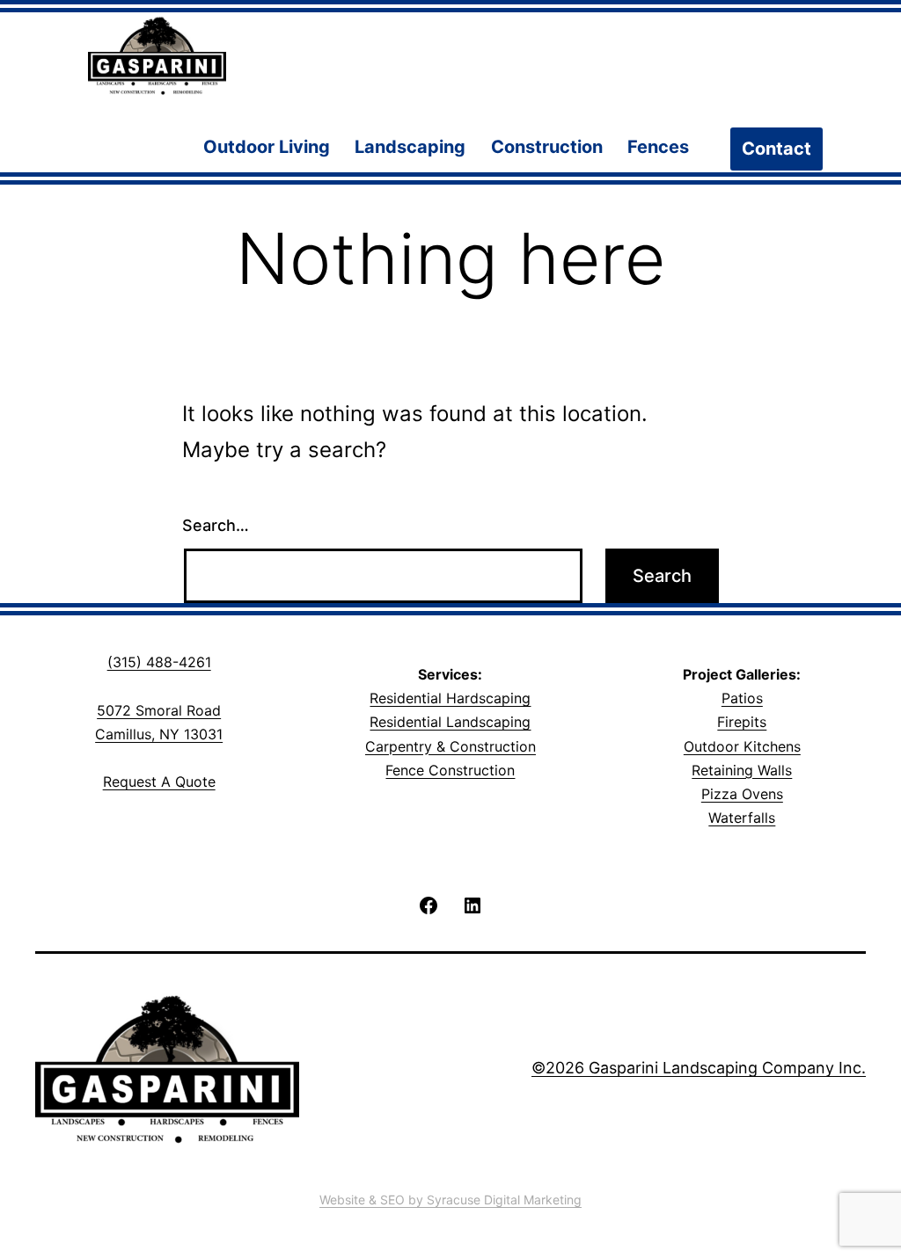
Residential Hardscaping (450, 698)
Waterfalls (741, 817)
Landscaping (410, 146)
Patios (742, 698)
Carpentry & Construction (450, 746)
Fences (658, 146)
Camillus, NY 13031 (159, 734)
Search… (215, 525)
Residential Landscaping (450, 722)
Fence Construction (450, 770)
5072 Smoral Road (159, 710)
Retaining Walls (742, 770)
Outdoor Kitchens (742, 746)
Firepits (741, 722)
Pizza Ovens (742, 794)
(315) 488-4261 (159, 662)
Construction (547, 146)
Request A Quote (159, 781)
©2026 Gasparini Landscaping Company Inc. (698, 1067)
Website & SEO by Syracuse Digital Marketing (450, 1199)
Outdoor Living (266, 146)
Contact (776, 148)
